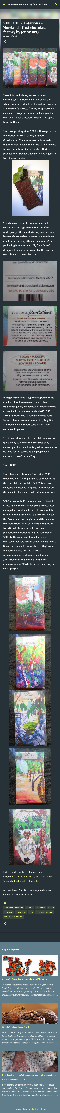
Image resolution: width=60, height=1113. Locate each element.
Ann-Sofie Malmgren (13, 907)
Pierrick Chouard (44, 912)
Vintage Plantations (13, 917)
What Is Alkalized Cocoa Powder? (16, 1027)
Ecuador (8, 912)
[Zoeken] (56, 4)
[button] (5, 42)
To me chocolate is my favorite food (27, 4)
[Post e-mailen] (5, 904)
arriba (29, 907)
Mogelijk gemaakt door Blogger (32, 1109)
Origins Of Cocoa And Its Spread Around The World (24, 979)
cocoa (51, 907)
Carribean (40, 907)
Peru (31, 912)
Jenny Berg (21, 912)
